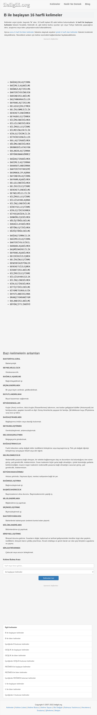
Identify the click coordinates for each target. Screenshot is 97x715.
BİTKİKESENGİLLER (20, 137)
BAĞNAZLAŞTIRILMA (20, 89)
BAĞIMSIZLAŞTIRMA (20, 239)
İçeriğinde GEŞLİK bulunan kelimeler (19, 661)
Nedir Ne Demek (72, 4)
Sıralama (40, 710)
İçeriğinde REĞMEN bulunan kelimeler (20, 678)
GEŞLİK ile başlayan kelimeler (17, 650)
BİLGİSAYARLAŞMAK (20, 200)
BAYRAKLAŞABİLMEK (20, 253)
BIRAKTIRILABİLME (20, 270)
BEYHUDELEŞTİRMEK (20, 116)
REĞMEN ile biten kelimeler (16, 672)
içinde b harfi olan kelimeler (67, 32)
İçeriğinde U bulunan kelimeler (17, 695)
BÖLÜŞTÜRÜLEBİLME (20, 220)
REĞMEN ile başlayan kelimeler (17, 667)
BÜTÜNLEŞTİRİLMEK (20, 227)
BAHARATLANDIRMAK (20, 166)
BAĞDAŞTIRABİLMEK (20, 159)
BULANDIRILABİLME (20, 301)
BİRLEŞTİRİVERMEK (20, 210)
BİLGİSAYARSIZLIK (20, 277)
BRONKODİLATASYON (20, 147)
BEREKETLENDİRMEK (20, 113)
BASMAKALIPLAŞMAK (20, 172)
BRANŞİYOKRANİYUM (20, 297)
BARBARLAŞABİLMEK (20, 246)
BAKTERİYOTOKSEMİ (20, 169)
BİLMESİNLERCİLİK (20, 130)
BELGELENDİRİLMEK (20, 183)
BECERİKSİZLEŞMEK (20, 256)
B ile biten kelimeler (13, 638)
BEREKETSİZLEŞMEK (20, 266)
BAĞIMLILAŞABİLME (20, 85)
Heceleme (86, 707)
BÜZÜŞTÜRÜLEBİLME (20, 231)
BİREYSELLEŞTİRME (20, 207)
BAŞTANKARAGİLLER (20, 99)
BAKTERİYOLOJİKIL (20, 242)
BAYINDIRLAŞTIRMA (20, 176)
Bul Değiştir (58, 707)
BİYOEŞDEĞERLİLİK (20, 214)
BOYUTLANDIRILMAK (20, 294)
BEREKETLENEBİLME (20, 190)
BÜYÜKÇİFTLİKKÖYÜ (20, 304)
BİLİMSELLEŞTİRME (20, 127)
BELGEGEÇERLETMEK (20, 106)
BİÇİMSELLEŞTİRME (20, 196)
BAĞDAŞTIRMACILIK (20, 235)
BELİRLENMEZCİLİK (20, 109)
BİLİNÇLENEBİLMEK (20, 280)
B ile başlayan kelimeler (14, 633)
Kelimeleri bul (48, 578)
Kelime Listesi (20, 707)
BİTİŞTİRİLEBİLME (20, 287)
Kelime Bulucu (33, 707)
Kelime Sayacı (46, 707)
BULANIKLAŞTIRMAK (20, 151)
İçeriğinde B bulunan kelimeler (17, 644)
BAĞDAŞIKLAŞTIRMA (20, 82)
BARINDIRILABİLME (20, 96)
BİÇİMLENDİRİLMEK (20, 120)
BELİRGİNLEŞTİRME (20, 259)
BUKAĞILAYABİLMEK (20, 224)
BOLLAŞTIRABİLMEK (20, 140)
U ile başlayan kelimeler (14, 684)
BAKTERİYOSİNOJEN (20, 92)
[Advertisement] (48, 59)
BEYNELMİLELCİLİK (20, 193)
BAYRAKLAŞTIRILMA (20, 103)
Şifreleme (49, 710)
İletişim (57, 710)
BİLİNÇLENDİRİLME (20, 203)
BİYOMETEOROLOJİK (20, 290)
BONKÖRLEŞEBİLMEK (20, 217)
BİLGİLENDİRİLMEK (20, 123)
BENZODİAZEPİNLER (20, 263)
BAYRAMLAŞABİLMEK (20, 179)
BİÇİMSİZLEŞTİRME (20, 273)
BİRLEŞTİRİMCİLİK (20, 134)
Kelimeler (55, 4)
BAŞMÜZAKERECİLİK (20, 249)
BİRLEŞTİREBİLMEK (20, 284)
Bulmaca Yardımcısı (72, 707)
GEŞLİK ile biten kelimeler (15, 655)
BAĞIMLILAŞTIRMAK (20, 162)
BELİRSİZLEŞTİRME (20, 186)
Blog (87, 4)
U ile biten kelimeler (13, 689)
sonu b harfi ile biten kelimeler (22, 32)
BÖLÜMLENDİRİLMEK (20, 144)
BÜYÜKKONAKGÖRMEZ (20, 154)
